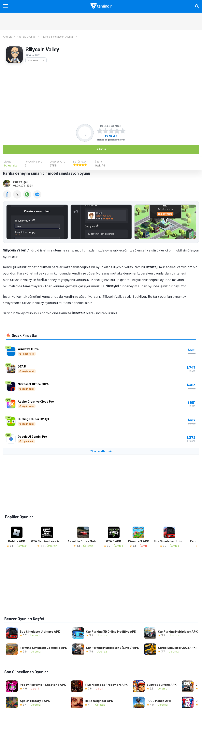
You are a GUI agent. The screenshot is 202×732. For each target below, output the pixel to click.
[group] (101, 223)
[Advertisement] (101, 93)
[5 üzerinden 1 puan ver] (100, 131)
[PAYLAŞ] (8, 197)
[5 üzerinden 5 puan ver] (122, 131)
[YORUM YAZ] (37, 197)
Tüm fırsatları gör (101, 451)
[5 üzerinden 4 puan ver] (117, 131)
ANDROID (33, 60)
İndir (101, 149)
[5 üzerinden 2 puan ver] (105, 131)
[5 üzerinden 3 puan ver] (111, 131)
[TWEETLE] (18, 197)
